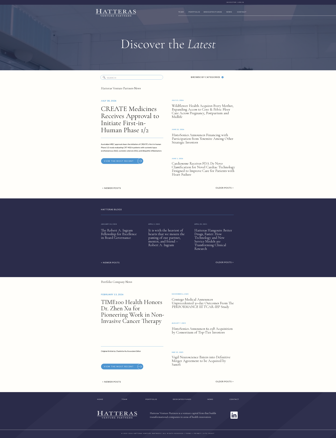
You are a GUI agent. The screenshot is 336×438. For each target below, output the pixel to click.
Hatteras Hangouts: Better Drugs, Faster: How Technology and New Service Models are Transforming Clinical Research (213, 239)
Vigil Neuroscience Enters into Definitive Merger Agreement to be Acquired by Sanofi (201, 361)
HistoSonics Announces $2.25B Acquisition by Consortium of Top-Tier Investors (202, 330)
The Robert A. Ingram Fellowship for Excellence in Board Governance (119, 234)
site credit (208, 433)
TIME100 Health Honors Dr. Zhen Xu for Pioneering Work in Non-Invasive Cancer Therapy (132, 311)
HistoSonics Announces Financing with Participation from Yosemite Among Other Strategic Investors (202, 139)
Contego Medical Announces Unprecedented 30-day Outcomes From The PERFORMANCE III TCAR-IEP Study (203, 303)
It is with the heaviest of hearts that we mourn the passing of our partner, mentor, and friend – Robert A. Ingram (166, 237)
